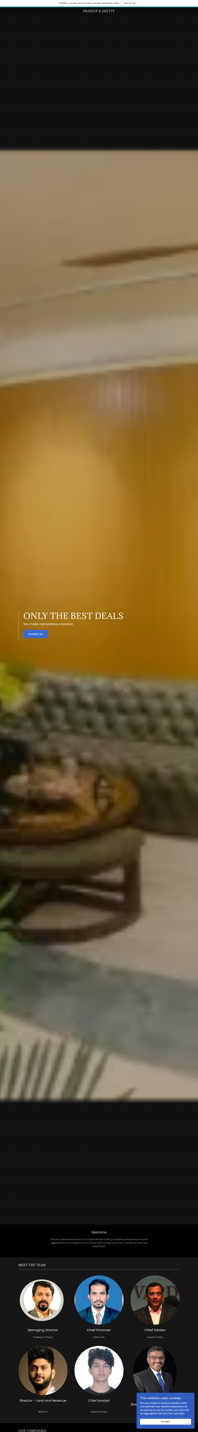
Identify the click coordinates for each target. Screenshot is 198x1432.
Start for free (129, 3)
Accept (165, 1421)
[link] (99, 11)
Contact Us (35, 634)
